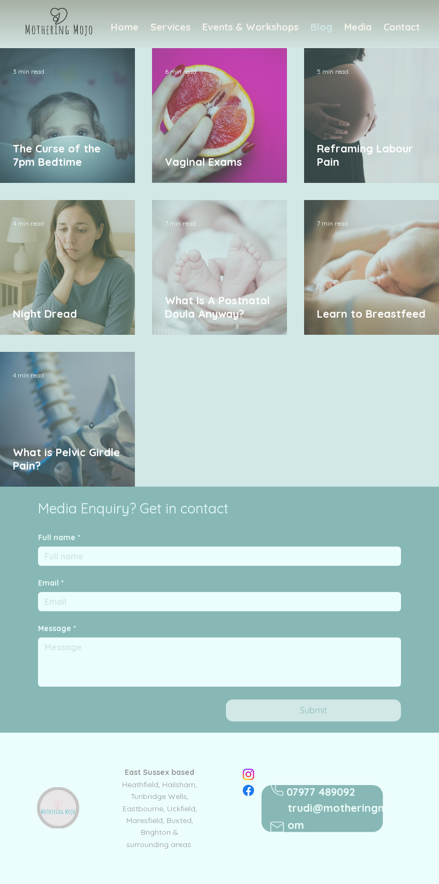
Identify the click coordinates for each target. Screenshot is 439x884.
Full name (59, 537)
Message (57, 628)
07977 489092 (320, 791)
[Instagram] (248, 774)
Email (51, 583)
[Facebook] (248, 790)
